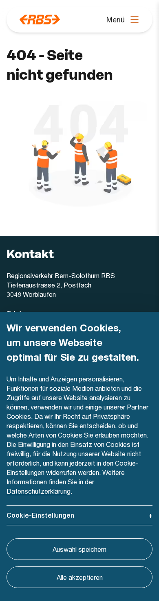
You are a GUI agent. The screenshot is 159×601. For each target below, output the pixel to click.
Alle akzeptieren (80, 577)
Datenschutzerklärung (39, 491)
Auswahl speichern (79, 549)
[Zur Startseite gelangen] (40, 19)
